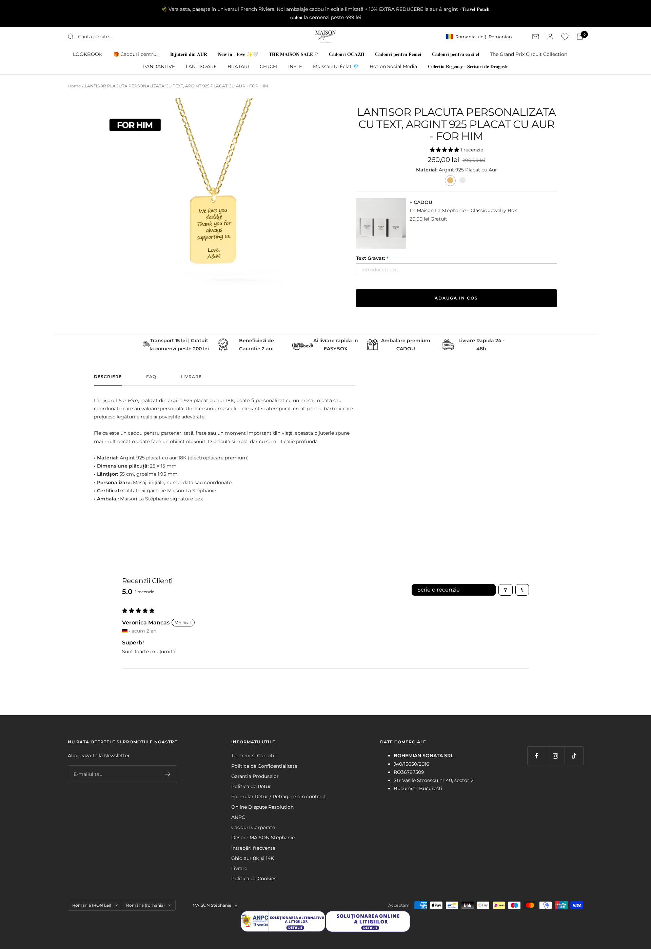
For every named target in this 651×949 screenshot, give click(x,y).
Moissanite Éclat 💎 (336, 66)
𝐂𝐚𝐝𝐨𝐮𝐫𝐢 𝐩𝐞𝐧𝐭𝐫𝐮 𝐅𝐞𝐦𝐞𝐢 (398, 54)
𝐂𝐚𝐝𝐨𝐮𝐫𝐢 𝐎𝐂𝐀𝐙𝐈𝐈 (346, 54)
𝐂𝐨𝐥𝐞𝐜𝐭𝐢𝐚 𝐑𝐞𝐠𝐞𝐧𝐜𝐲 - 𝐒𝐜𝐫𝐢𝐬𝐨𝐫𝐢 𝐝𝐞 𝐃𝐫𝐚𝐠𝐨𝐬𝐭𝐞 (468, 66)
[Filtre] (505, 590)
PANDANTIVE (159, 66)
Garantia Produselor (255, 776)
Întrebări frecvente (253, 848)
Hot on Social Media (393, 66)
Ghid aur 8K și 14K (252, 858)
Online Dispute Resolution (262, 807)
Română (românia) (145, 905)
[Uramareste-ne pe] (536, 755)
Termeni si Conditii (253, 755)
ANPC (238, 817)
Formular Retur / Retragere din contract (278, 796)
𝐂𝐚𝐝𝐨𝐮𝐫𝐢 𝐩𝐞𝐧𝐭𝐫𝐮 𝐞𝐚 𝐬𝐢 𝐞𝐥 (455, 54)
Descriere (108, 376)
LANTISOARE (201, 66)
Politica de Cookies (253, 878)
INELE (295, 66)
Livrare (191, 376)
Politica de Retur (251, 786)
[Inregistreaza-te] (168, 774)
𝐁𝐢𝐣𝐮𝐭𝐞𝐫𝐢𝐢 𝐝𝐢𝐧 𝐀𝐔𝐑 (188, 54)
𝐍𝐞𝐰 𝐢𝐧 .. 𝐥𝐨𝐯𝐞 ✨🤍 (238, 54)
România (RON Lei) (91, 905)
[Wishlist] (564, 36)
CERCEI (268, 66)
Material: (427, 170)
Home (74, 85)
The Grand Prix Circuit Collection (528, 54)
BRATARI (238, 66)
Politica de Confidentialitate (264, 766)
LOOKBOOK (87, 54)
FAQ (151, 376)
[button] (445, 150)
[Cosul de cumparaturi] (579, 37)
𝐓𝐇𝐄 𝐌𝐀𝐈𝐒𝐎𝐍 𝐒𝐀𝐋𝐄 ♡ (293, 54)
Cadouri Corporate (253, 827)
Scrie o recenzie (438, 589)
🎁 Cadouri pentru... (136, 54)
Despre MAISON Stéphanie (263, 837)
